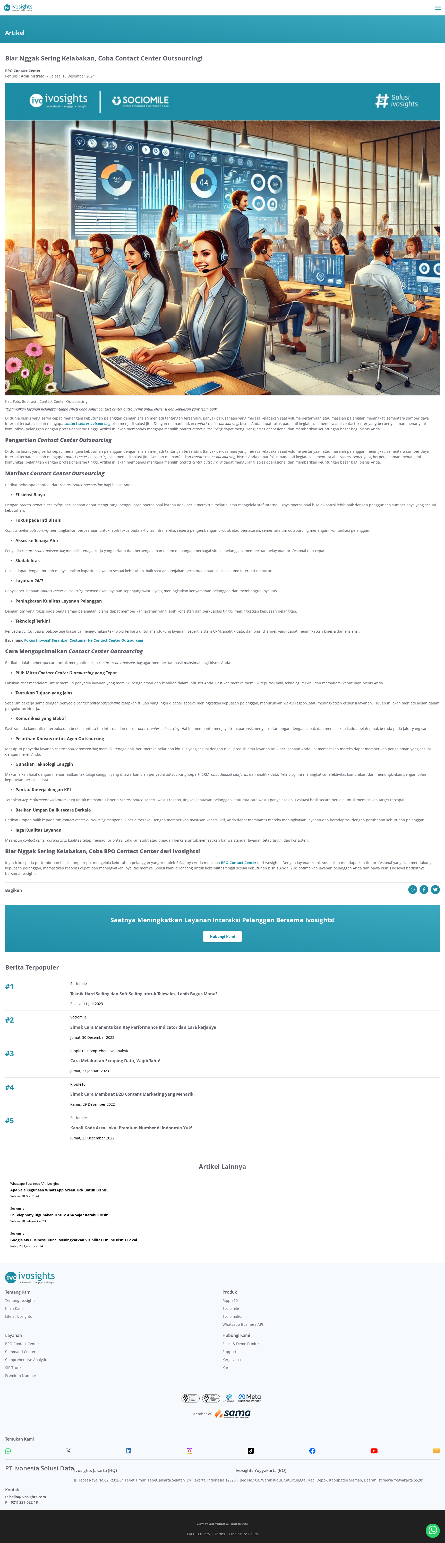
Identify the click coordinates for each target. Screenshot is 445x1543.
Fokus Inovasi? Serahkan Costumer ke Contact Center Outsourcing (83, 640)
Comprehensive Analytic (26, 1359)
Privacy (204, 1533)
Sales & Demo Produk (240, 1343)
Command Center (20, 1351)
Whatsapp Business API (242, 1324)
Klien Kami (14, 1308)
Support (229, 1351)
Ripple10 (230, 1300)
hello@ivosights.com (27, 1496)
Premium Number (20, 1375)
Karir (226, 1367)
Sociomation (233, 1316)
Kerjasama (231, 1359)
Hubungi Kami (222, 936)
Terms (219, 1533)
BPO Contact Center (22, 1343)
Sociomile (230, 1308)
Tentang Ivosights (20, 1300)
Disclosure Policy (243, 1533)
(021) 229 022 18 (24, 1502)
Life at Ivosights (18, 1316)
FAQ (190, 1533)
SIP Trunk (13, 1367)
